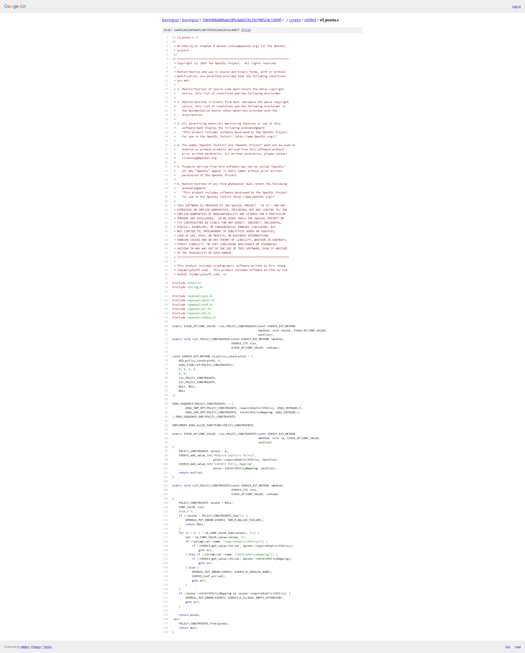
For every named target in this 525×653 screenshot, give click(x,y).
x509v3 (310, 19)
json (517, 646)
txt (507, 646)
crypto (295, 19)
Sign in (516, 6)
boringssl (170, 19)
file (246, 30)
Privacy (36, 647)
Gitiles (25, 647)
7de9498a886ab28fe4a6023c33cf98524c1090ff (241, 19)
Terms (47, 647)
